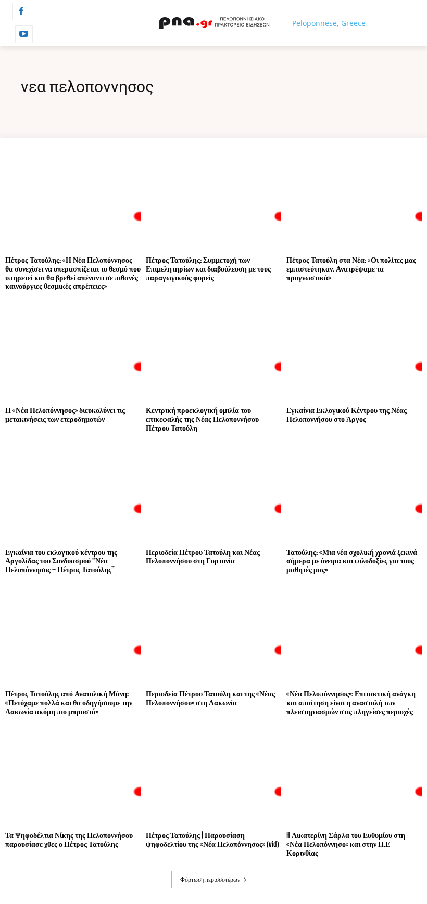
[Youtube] (24, 34)
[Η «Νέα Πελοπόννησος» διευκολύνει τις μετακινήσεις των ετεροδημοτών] (73, 351)
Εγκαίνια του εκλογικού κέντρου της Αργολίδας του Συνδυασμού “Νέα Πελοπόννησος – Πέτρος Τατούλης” (61, 561)
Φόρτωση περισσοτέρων (210, 879)
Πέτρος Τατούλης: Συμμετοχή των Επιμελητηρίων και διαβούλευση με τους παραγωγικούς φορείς (208, 268)
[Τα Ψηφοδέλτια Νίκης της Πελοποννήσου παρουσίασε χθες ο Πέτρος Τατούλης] (73, 776)
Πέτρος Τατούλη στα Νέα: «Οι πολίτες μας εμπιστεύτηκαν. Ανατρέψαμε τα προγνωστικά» (351, 268)
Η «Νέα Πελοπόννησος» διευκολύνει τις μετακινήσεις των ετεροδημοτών (65, 414)
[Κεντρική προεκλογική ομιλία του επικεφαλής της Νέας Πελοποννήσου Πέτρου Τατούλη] (213, 351)
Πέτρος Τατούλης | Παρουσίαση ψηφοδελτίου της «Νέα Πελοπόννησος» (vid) (212, 839)
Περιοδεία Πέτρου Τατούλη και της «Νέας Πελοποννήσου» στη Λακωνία (210, 698)
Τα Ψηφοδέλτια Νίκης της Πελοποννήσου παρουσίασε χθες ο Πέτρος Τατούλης (69, 839)
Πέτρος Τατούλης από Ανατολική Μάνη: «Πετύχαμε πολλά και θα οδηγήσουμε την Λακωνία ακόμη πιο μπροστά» (68, 702)
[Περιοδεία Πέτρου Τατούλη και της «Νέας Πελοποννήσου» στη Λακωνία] (213, 634)
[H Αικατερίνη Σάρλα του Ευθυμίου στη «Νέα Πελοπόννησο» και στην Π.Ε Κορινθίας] (354, 776)
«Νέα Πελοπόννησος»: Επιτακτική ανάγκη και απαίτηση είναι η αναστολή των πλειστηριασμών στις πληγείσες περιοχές (351, 702)
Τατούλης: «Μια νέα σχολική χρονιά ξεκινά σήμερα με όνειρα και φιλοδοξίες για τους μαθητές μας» (351, 561)
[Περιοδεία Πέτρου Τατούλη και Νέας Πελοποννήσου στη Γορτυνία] (213, 493)
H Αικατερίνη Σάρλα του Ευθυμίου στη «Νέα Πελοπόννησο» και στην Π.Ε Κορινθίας (345, 844)
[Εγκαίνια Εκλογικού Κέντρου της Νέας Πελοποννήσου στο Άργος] (354, 351)
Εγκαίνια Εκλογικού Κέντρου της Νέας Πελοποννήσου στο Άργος (346, 414)
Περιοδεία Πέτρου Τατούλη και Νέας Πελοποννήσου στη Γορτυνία (203, 556)
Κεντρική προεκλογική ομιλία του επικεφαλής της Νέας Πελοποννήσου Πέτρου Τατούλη (202, 419)
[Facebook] (21, 11)
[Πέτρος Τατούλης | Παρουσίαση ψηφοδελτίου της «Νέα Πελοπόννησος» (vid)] (213, 776)
